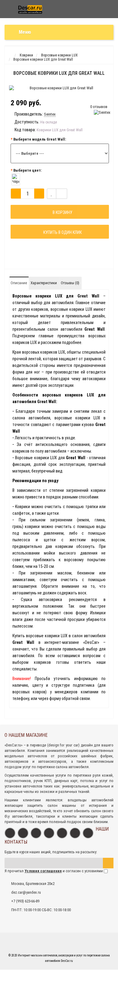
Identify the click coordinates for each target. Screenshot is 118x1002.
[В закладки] (51, 194)
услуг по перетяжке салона (44, 767)
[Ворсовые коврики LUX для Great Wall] (59, 88)
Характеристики (44, 283)
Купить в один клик (61, 232)
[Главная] (10, 55)
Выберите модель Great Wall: (39, 139)
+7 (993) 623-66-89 (25, 901)
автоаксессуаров (52, 761)
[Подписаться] (108, 863)
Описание (19, 283)
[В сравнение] (61, 194)
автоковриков (16, 761)
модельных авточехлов (26, 756)
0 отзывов (98, 106)
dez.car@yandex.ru (26, 892)
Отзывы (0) (70, 283)
